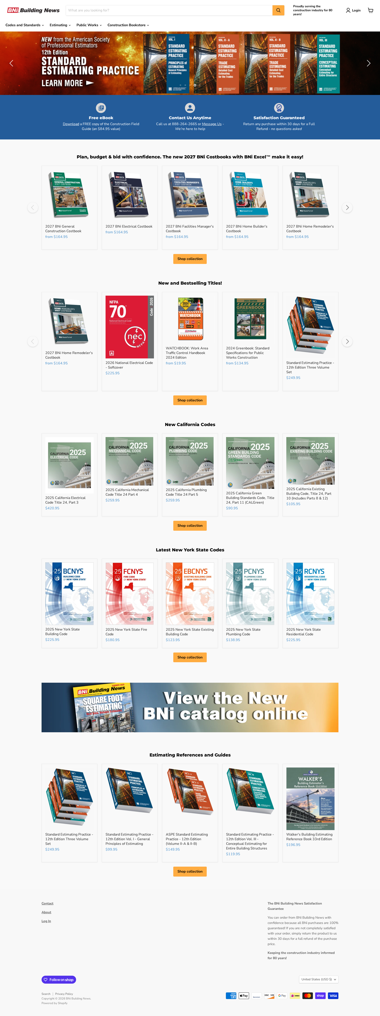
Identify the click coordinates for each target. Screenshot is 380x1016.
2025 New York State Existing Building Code (190, 632)
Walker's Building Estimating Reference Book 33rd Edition (309, 837)
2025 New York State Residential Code (303, 632)
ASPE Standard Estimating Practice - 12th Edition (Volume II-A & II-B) (187, 839)
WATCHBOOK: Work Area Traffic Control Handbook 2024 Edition (187, 353)
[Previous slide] (12, 63)
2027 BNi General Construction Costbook (63, 229)
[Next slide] (368, 63)
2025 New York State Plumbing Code (243, 632)
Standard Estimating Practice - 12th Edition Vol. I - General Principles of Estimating (129, 839)
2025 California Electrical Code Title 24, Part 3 (65, 500)
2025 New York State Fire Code (126, 632)
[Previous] (32, 207)
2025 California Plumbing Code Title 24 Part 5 (186, 492)
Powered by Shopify (55, 1003)
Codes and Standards (23, 25)
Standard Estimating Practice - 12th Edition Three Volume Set (310, 367)
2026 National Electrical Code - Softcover (129, 365)
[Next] (347, 207)
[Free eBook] (101, 117)
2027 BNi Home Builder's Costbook (246, 229)
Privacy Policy (64, 994)
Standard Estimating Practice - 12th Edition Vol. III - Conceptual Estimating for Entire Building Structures (250, 841)
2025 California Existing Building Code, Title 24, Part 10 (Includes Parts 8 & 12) (308, 494)
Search (46, 994)
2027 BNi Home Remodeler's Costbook (310, 229)
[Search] (278, 10)
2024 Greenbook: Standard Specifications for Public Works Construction (247, 353)
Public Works (88, 25)
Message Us (212, 124)
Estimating (59, 25)
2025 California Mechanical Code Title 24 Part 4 (127, 492)
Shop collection (190, 258)
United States (316, 979)
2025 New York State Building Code (62, 631)
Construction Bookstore (127, 25)
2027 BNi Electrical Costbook (129, 226)
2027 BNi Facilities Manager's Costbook (190, 229)
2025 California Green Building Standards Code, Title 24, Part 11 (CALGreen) (250, 498)
